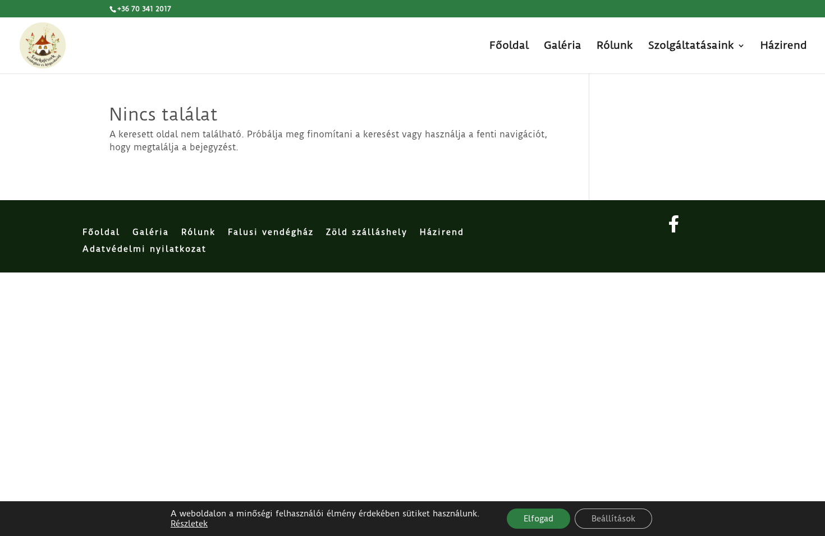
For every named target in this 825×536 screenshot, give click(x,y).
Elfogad (538, 519)
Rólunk (615, 46)
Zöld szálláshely (366, 232)
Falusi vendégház (271, 232)
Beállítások (613, 519)
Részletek (189, 524)
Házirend (783, 46)
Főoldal (509, 46)
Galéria (562, 46)
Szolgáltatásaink (691, 46)
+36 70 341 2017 (144, 8)
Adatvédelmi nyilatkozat (144, 249)
